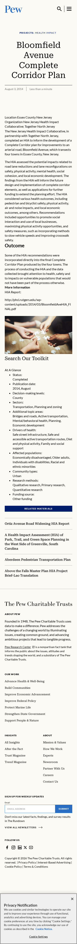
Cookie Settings (38, 936)
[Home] (38, 604)
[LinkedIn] (19, 847)
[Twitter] (25, 847)
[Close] (72, 899)
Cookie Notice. (44, 929)
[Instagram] (13, 847)
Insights (11, 735)
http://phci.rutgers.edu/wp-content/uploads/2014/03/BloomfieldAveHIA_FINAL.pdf (38, 304)
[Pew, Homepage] (14, 9)
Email (7, 803)
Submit (64, 808)
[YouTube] (31, 847)
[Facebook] (7, 847)
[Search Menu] (59, 9)
